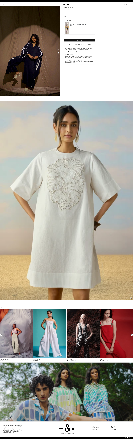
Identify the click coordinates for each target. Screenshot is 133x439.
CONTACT (4, 437)
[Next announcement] (131, 1)
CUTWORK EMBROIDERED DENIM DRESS (7, 300)
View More (129, 99)
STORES (112, 427)
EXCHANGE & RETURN (95, 427)
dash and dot (63, 433)
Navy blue (65, 18)
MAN (12, 4)
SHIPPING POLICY (94, 429)
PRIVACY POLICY (113, 429)
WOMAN (7, 4)
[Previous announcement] (2, 1)
